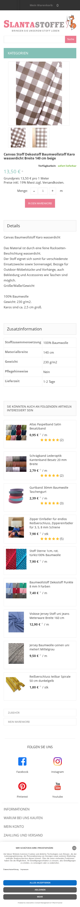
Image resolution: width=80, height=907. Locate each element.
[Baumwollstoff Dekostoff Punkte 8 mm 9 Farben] (16, 590)
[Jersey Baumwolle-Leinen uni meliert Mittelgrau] (16, 653)
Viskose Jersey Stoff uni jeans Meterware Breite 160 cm (49, 616)
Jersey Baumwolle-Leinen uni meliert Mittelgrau (49, 647)
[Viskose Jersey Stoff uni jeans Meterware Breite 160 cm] (16, 622)
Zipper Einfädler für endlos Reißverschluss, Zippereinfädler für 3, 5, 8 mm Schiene (51, 523)
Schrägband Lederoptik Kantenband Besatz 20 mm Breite (48, 460)
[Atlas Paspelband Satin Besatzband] (16, 432)
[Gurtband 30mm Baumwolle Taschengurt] (16, 496)
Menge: (22, 191)
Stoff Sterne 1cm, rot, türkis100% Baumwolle (45, 553)
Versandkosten (52, 182)
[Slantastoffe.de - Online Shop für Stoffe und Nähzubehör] (40, 23)
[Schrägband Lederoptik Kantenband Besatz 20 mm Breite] (16, 464)
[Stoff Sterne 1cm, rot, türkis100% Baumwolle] (16, 559)
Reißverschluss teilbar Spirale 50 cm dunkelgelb (50, 679)
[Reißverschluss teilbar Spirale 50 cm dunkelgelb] (16, 685)
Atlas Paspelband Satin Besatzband (45, 426)
